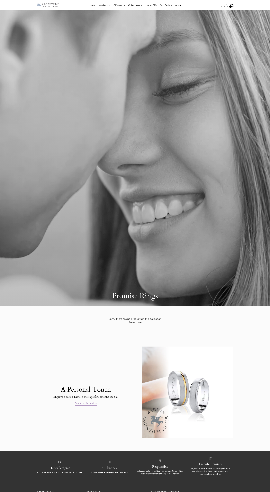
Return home (135, 322)
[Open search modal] (220, 5)
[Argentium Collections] (48, 5)
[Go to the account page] (226, 5)
